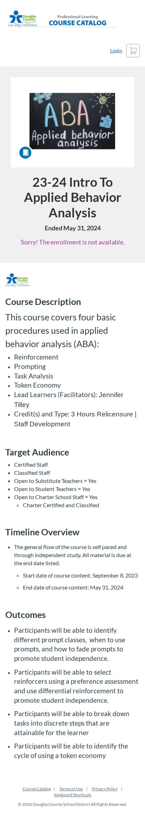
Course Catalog (37, 788)
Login (116, 50)
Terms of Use (71, 788)
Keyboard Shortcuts (72, 794)
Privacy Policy (105, 788)
